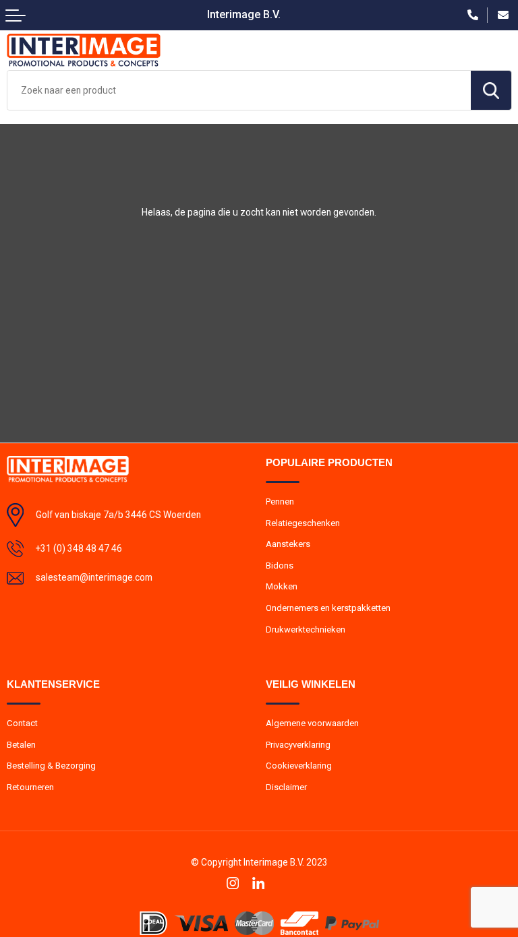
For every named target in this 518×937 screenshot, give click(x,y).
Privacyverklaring (298, 745)
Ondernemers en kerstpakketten (328, 608)
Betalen (21, 745)
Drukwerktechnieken (305, 629)
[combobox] (239, 90)
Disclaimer (286, 787)
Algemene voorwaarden (312, 723)
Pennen (280, 501)
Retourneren (30, 787)
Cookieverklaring (299, 766)
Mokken (281, 586)
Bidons (279, 565)
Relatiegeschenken (303, 523)
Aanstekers (288, 544)
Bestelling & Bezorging (51, 766)
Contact (22, 723)
